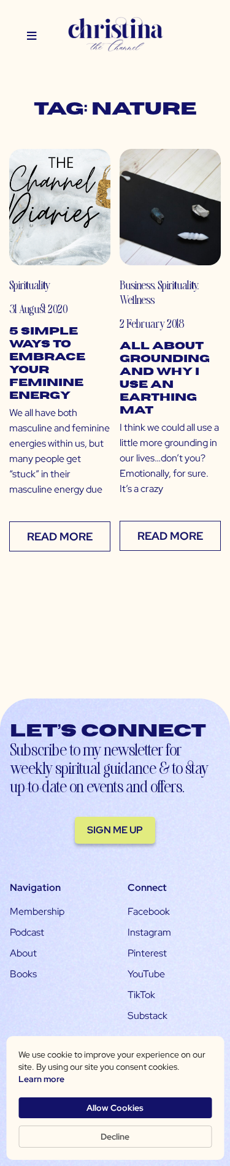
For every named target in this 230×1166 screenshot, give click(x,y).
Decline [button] (115, 1136)
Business (137, 284)
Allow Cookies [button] (115, 1107)
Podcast (27, 932)
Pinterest (147, 953)
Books (23, 973)
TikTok (141, 994)
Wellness (137, 299)
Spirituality (29, 284)
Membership (37, 911)
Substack (147, 1015)
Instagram (149, 932)
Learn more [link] (41, 1079)
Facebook (149, 911)
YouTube (146, 973)
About (23, 953)
